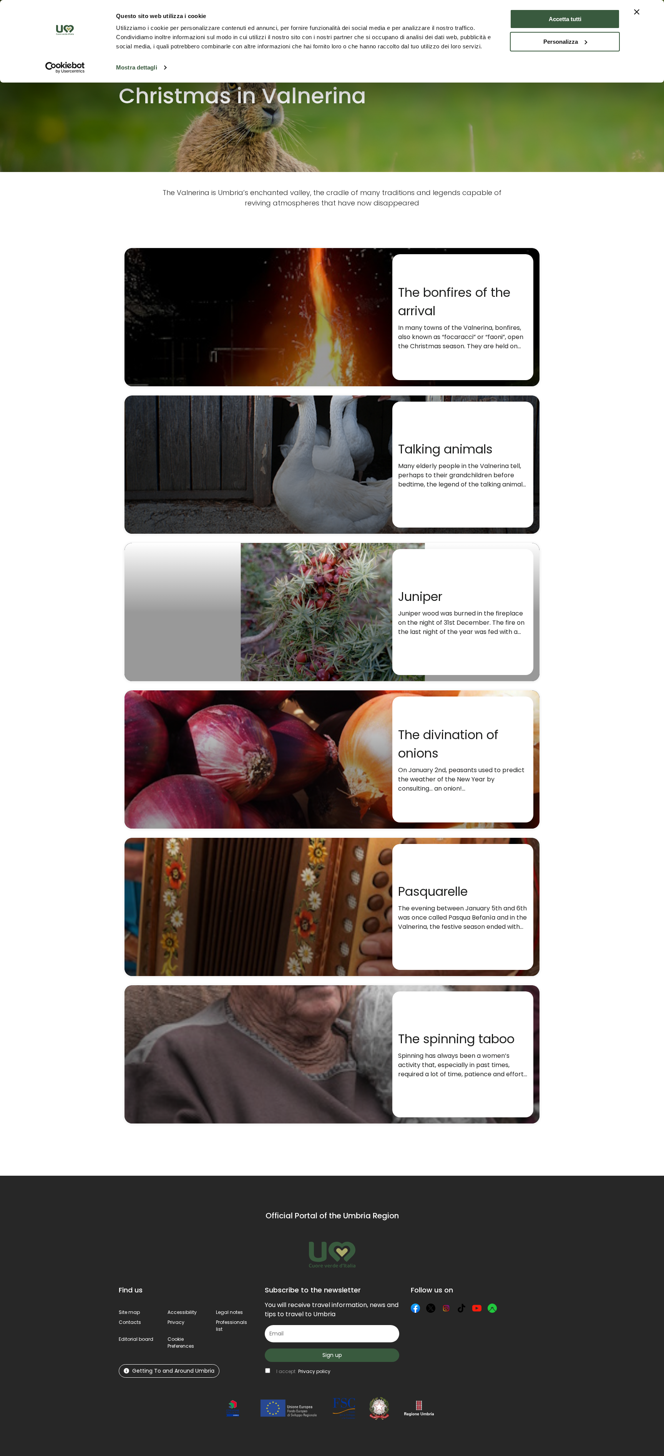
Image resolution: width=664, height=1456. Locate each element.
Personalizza (560, 41)
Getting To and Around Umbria (173, 1371)
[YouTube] (476, 1308)
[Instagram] (446, 1308)
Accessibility (182, 1312)
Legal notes (229, 1312)
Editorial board (136, 1339)
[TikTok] (461, 1308)
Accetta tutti (565, 19)
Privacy (176, 1322)
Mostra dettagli (136, 67)
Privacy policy (314, 1371)
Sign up (332, 1355)
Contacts (130, 1322)
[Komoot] (492, 1308)
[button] (181, 1342)
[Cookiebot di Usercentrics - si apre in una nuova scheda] (65, 67)
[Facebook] (415, 1308)
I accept (303, 1371)
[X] (430, 1308)
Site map (129, 1312)
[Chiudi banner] (636, 12)
